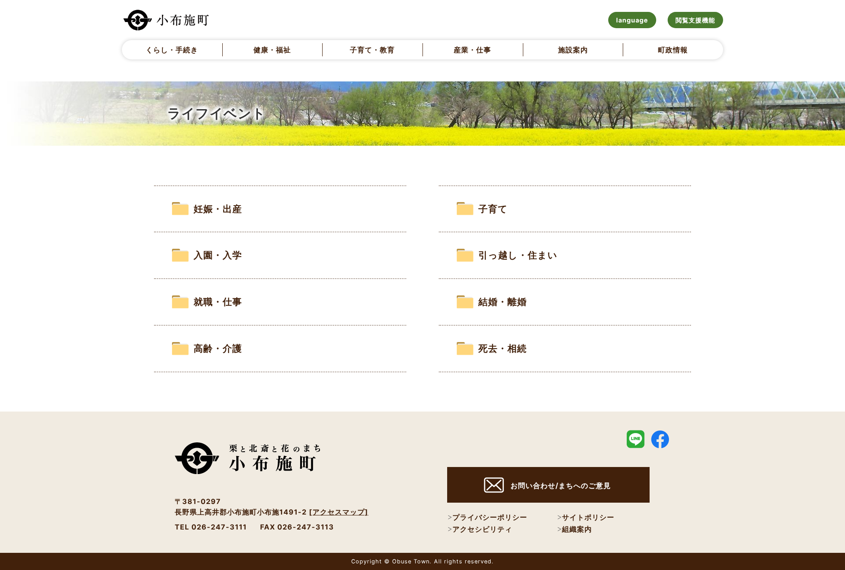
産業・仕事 (472, 49)
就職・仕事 (218, 301)
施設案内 (573, 49)
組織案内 (577, 529)
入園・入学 (218, 255)
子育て (493, 208)
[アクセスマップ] (338, 511)
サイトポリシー (588, 517)
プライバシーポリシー (489, 517)
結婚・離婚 (502, 301)
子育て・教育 (372, 49)
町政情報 (673, 49)
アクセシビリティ (482, 529)
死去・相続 (502, 348)
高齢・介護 (218, 348)
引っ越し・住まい (518, 255)
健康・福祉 (272, 49)
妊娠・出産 (218, 208)
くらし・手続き (172, 49)
